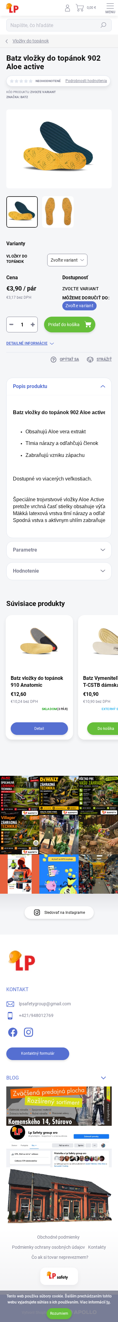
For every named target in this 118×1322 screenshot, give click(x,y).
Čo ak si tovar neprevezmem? (59, 1257)
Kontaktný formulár (37, 1053)
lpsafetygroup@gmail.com (45, 1003)
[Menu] (110, 8)
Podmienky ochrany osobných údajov (48, 1247)
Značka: (17, 97)
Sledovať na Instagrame (64, 912)
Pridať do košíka (64, 324)
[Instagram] (27, 1031)
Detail (39, 728)
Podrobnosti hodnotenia (86, 81)
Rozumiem (59, 1313)
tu (108, 1302)
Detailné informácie (27, 343)
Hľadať (104, 25)
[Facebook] (11, 1031)
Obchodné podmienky (58, 1237)
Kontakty (97, 1247)
